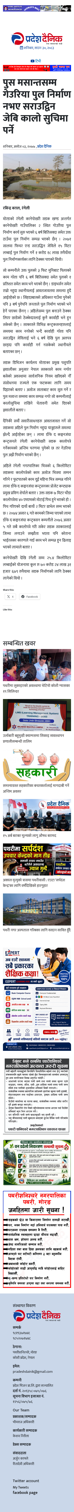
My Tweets (21, 1487)
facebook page (25, 1492)
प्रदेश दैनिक (44, 147)
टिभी (38, 61)
